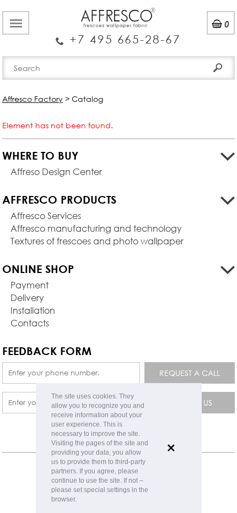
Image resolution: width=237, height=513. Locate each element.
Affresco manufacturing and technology (96, 228)
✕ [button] (171, 448)
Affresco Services (45, 215)
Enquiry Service (118, 34)
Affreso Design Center (56, 171)
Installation (32, 310)
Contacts (29, 323)
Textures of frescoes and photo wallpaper (97, 241)
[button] (79, 500)
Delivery (27, 297)
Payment (29, 285)
